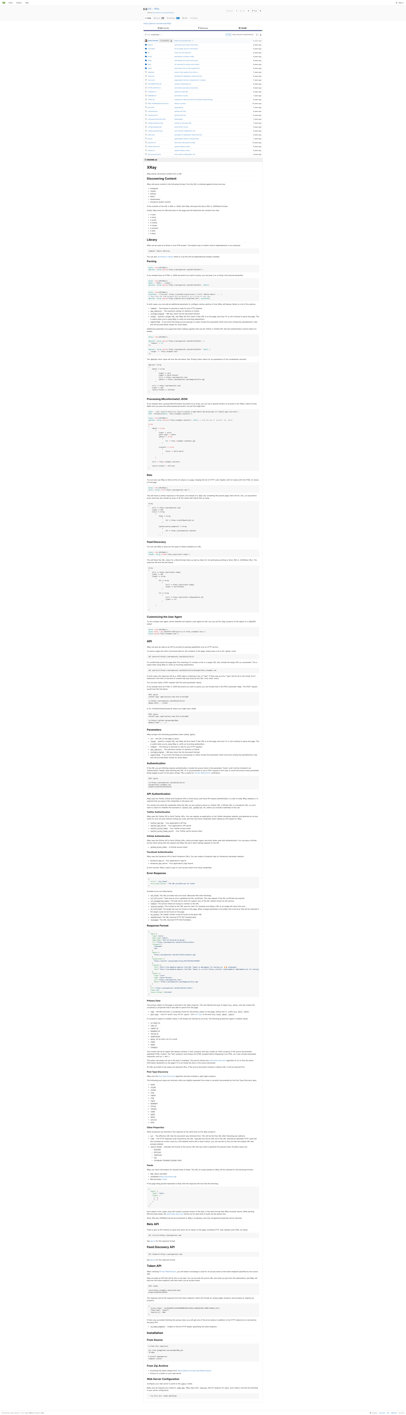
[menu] (373, 1413)
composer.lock (153, 115)
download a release (165, 257)
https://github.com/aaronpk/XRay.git (163, 12)
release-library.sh (154, 146)
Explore (19, 3)
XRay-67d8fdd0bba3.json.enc (158, 103)
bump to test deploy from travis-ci (186, 72)
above (152, 1241)
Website (394, 1413)
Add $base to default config (184, 56)
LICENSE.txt (152, 92)
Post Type (198, 1014)
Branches (204, 28)
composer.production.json (157, 119)
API (388, 1413)
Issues (159, 18)
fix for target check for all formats (186, 49)
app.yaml (151, 107)
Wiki (186, 18)
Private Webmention (202, 773)
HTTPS (228, 34)
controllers (151, 49)
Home (11, 3)
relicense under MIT (181, 92)
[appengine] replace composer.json (186, 139)
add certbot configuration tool (184, 131)
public (150, 56)
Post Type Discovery (166, 1076)
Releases (174, 18)
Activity (195, 18)
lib (148, 52)
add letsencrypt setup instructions (186, 45)
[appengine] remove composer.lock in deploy (190, 80)
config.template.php (155, 127)
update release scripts (182, 146)
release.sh (151, 150)
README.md (152, 96)
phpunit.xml (152, 142)
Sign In (401, 3)
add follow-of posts (181, 96)
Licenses (382, 1413)
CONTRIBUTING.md (155, 84)
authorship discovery (217, 1060)
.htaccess (151, 76)
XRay (156, 8)
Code (149, 18)
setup (150, 60)
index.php (151, 135)
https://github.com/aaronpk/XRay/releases (194, 1371)
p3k (149, 8)
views (150, 68)
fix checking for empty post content (186, 64)
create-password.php (155, 131)
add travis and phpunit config (184, 142)
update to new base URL (183, 123)
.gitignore (151, 72)
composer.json (153, 111)
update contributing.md (182, 84)
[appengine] (178, 107)
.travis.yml (151, 80)
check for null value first (182, 41)
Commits (164, 28)
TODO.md (151, 99)
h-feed (164, 1179)
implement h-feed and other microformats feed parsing (193, 99)
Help (27, 3)
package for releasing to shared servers (188, 76)
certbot (150, 45)
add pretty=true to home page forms (187, 68)
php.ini (150, 139)
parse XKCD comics (181, 127)
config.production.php (155, 123)
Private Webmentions (167, 1271)
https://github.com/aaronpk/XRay (157, 23)
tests (149, 64)
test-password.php (154, 154)
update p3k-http (180, 111)
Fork (255, 11)
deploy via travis (180, 103)
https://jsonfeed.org (168, 1177)
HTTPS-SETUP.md (154, 88)
